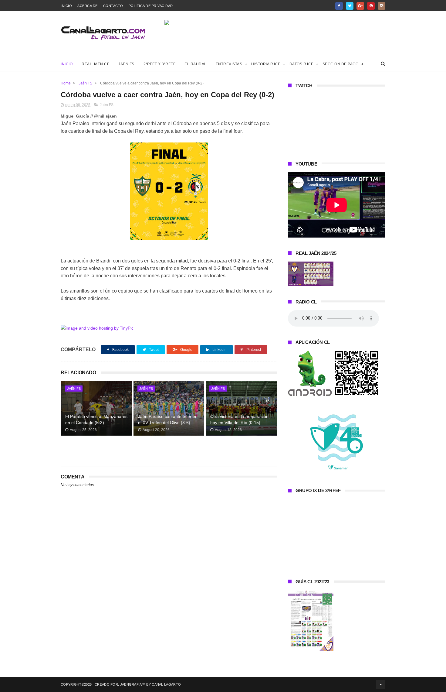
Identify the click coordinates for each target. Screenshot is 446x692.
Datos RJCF (301, 64)
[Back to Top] (380, 684)
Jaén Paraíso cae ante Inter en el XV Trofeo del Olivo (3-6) (168, 419)
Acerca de (87, 6)
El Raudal (195, 64)
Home (66, 83)
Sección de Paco (341, 64)
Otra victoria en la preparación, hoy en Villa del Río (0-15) (240, 419)
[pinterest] (371, 6)
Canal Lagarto (166, 684)
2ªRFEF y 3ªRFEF (160, 64)
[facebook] (339, 6)
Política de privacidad (151, 6)
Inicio (66, 6)
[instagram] (381, 6)
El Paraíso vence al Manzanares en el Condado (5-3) (96, 419)
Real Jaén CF (95, 64)
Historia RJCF (265, 64)
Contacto (113, 6)
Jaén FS (126, 64)
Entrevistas (229, 64)
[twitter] (349, 6)
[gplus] (360, 6)
